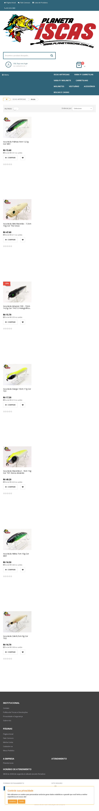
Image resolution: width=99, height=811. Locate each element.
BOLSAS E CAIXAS (61, 92)
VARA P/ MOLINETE (62, 80)
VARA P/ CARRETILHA (83, 74)
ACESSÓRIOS (89, 86)
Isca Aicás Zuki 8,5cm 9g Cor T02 (15, 637)
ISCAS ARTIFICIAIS (61, 74)
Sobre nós (7, 720)
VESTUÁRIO (74, 86)
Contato (6, 708)
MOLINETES (59, 86)
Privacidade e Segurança (13, 716)
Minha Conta (8, 742)
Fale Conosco (24, 3)
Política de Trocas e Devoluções (15, 712)
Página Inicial (11, 3)
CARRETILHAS (82, 80)
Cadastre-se (8, 746)
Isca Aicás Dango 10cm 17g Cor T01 (17, 390)
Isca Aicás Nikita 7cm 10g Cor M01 (16, 554)
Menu (6, 75)
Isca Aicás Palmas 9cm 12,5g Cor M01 (16, 142)
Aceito (21, 801)
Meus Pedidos (8, 750)
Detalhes (12, 801)
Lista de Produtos (41, 3)
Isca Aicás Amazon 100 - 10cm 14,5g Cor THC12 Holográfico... (17, 307)
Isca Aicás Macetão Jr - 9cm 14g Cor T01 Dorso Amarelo (17, 472)
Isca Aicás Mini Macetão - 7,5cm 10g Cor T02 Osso (17, 224)
